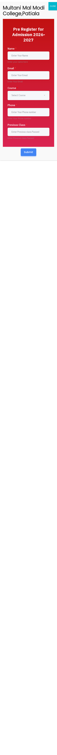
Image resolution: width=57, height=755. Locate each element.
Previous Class (17, 124)
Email (12, 68)
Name (12, 48)
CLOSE (53, 6)
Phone (12, 105)
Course (13, 88)
